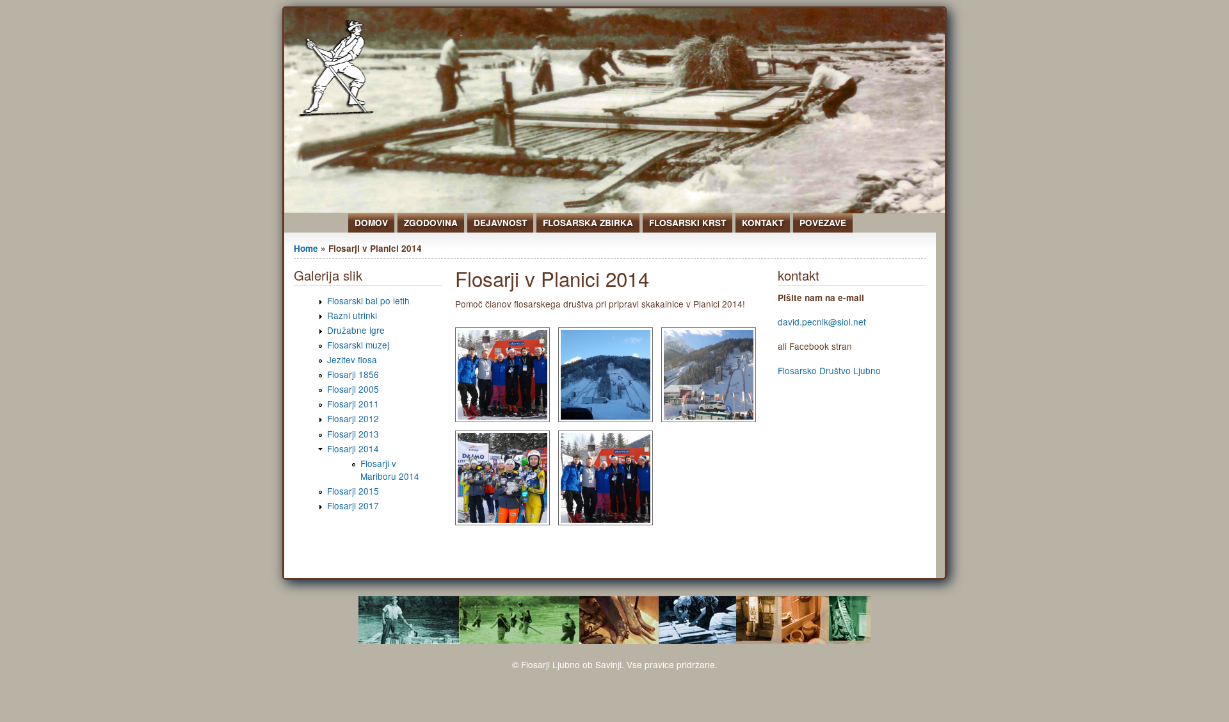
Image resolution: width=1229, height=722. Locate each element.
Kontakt (762, 223)
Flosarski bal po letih (368, 300)
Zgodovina (431, 223)
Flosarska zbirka (588, 223)
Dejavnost (500, 223)
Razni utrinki (352, 315)
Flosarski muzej (358, 344)
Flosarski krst (687, 223)
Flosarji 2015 (353, 490)
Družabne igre (356, 330)
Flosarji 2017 (353, 505)
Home (306, 248)
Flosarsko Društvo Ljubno (829, 370)
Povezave (822, 223)
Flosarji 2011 (353, 403)
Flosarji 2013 (353, 433)
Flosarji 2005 (353, 388)
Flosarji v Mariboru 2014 (389, 469)
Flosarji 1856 (353, 374)
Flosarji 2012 (353, 418)
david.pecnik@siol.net (822, 321)
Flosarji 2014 (353, 448)
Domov (371, 223)
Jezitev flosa (352, 359)
